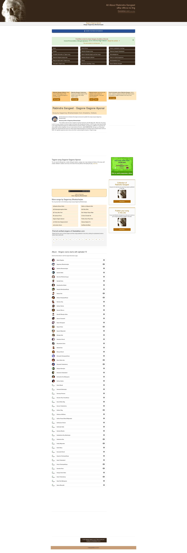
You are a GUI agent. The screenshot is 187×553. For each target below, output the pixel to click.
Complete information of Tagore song (61, 54)
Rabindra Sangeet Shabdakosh (117, 51)
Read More (122, 201)
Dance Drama (84, 48)
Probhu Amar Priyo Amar (87, 218)
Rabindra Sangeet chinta (87, 51)
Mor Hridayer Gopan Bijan (87, 212)
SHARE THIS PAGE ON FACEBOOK (94, 31)
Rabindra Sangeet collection (87, 57)
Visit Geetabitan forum (115, 60)
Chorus (83, 60)
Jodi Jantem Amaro (57, 225)
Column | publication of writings (117, 48)
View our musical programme (116, 57)
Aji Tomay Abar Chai (57, 212)
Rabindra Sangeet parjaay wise (60, 57)
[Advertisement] (93, 78)
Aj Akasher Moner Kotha (58, 206)
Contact (55, 51)
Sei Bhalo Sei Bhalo (86, 225)
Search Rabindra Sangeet (116, 63)
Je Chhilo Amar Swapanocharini (60, 222)
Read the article (114, 41)
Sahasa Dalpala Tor (86, 222)
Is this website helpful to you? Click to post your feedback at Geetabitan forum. (93, 540)
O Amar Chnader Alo (86, 215)
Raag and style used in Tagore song (61, 60)
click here (95, 163)
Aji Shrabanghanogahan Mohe (60, 209)
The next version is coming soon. (92, 43)
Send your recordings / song (88, 63)
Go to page (56, 99)
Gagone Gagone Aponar (58, 218)
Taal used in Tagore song (59, 63)
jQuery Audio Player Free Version (84, 192)
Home (54, 48)
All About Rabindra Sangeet (120, 5)
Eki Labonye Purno (57, 215)
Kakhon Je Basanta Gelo (87, 206)
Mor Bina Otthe (84, 209)
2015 (96, 99)
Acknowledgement (114, 54)
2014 (91, 99)
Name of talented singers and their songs (91, 54)
